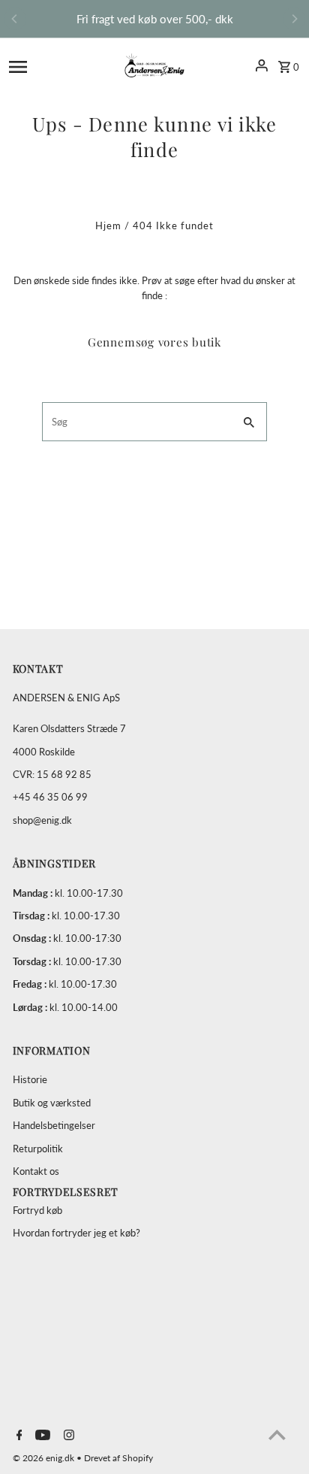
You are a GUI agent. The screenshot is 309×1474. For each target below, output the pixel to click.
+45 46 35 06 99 (50, 797)
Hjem (108, 225)
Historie (30, 1079)
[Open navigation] (49, 65)
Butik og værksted (52, 1103)
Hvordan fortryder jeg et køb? (76, 1233)
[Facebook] (17, 1436)
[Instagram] (67, 1436)
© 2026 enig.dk (44, 1457)
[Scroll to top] (277, 1434)
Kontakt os (36, 1171)
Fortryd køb (37, 1210)
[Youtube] (41, 1436)
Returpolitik (38, 1149)
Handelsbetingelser (54, 1125)
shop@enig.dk (42, 820)
